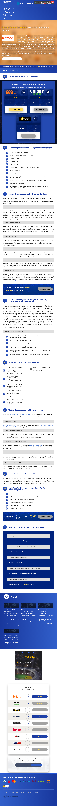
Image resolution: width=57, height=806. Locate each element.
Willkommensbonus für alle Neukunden (20, 414)
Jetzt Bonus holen (16, 109)
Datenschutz (11, 801)
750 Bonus (39, 729)
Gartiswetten (26, 584)
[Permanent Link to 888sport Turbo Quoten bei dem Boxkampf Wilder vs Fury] (11, 631)
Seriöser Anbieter (14, 493)
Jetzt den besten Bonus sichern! (12, 58)
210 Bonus (39, 723)
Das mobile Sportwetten (9, 425)
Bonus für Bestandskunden (36, 445)
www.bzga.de (38, 792)
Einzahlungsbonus (25, 662)
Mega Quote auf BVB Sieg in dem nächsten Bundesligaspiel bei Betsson (11, 611)
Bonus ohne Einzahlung (27, 666)
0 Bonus (39, 749)
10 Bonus (39, 696)
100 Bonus (39, 709)
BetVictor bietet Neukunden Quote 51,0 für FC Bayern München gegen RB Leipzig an (28, 611)
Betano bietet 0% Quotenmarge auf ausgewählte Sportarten (38, 66)
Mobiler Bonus (24, 669)
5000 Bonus (39, 716)
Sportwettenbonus (41, 228)
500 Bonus (39, 703)
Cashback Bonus (25, 673)
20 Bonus (39, 736)
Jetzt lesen (15, 625)
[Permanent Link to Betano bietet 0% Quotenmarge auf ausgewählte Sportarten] (45, 605)
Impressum (5, 801)
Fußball (15, 280)
